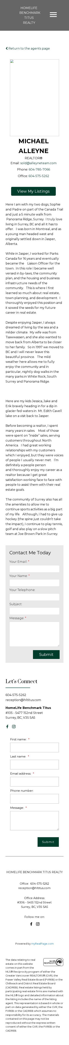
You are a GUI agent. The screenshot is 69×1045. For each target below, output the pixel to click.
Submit (46, 654)
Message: (17, 618)
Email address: (21, 773)
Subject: (15, 604)
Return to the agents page (29, 48)
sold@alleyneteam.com (38, 163)
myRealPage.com (42, 943)
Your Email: (18, 562)
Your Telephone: (22, 590)
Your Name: (18, 576)
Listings (42, 191)
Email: (15, 163)
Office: (23, 176)
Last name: (18, 756)
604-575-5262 (39, 176)
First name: (18, 739)
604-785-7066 (39, 169)
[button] (7, 726)
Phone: (22, 169)
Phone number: (22, 790)
